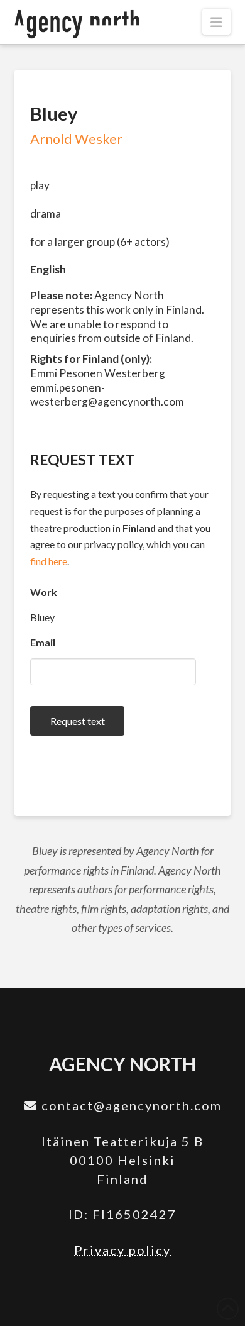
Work (43, 592)
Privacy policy (122, 1249)
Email (42, 642)
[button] (216, 22)
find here (48, 561)
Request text (77, 721)
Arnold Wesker (76, 139)
